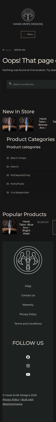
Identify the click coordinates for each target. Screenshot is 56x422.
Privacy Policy (28, 314)
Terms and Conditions (28, 323)
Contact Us (28, 295)
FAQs (28, 286)
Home (8, 50)
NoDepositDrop (20, 175)
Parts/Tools (17, 183)
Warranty (28, 304)
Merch (15, 166)
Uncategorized (20, 192)
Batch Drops (18, 158)
